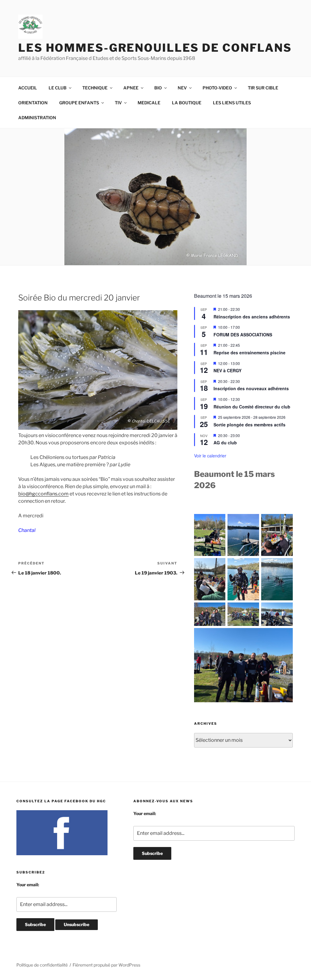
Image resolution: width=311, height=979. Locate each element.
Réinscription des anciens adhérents (252, 317)
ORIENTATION (33, 102)
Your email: (27, 884)
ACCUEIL (27, 87)
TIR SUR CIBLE (263, 87)
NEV (182, 87)
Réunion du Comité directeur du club (252, 407)
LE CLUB (58, 87)
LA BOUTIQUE (186, 102)
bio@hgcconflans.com (43, 494)
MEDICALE (149, 102)
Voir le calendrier (210, 456)
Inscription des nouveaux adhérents (251, 388)
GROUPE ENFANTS (79, 102)
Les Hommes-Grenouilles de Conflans (155, 47)
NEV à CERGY (227, 370)
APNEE (130, 87)
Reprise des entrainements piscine (249, 352)
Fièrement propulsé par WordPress (106, 964)
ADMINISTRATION (37, 117)
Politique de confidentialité (42, 964)
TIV (118, 102)
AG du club (225, 442)
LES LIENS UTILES (232, 102)
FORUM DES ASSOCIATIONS (243, 335)
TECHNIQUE (95, 87)
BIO (158, 87)
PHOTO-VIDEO (217, 87)
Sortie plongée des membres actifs (249, 425)
